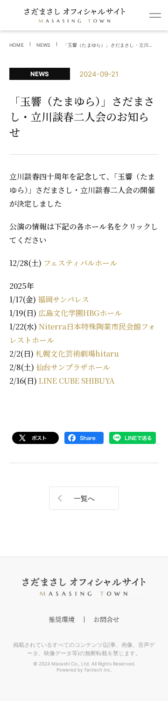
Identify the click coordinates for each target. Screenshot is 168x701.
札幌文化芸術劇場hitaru (77, 353)
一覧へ (84, 498)
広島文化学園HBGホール (80, 313)
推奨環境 (62, 619)
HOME (16, 45)
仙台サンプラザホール (73, 367)
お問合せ (106, 619)
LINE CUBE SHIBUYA (77, 380)
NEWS (43, 45)
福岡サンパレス (63, 299)
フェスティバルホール (80, 263)
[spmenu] (155, 15)
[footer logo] (84, 587)
